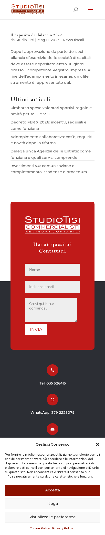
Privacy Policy (62, 528)
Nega (52, 503)
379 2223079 (62, 412)
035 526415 (56, 383)
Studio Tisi (25, 40)
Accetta (52, 490)
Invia (36, 329)
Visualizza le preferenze (53, 517)
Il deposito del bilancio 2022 (36, 35)
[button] (97, 444)
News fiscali (73, 40)
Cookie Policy (40, 528)
